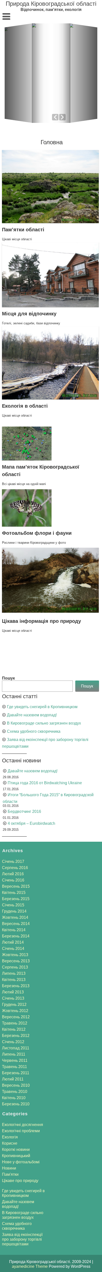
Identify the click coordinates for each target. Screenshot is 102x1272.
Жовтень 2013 (15, 954)
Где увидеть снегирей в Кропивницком (42, 706)
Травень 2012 (14, 1023)
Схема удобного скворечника (33, 731)
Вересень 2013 (16, 961)
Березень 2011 (15, 1073)
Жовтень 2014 (15, 917)
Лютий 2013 (13, 992)
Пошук (8, 678)
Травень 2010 (14, 1091)
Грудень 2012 (14, 1004)
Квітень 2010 (14, 1097)
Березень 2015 (15, 898)
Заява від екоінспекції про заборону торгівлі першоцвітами (22, 1239)
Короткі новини (16, 1149)
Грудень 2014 (14, 911)
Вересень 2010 (16, 1085)
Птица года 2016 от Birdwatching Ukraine (45, 783)
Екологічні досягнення (22, 1124)
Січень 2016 (13, 880)
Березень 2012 (15, 1035)
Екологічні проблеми (21, 1130)
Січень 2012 (13, 1041)
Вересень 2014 (16, 923)
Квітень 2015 (14, 892)
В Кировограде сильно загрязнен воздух (44, 723)
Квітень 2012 (14, 1029)
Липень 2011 (13, 1054)
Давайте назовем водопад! (32, 715)
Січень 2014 (13, 948)
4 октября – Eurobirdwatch (31, 823)
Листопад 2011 (15, 1048)
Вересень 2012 (16, 1017)
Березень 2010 (15, 1104)
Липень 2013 (14, 973)
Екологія (10, 1137)
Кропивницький (16, 1155)
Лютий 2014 (13, 942)
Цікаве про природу (20, 1180)
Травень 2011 (14, 1066)
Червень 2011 (14, 1060)
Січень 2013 (13, 998)
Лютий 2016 (13, 874)
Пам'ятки (10, 1174)
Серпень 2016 (15, 867)
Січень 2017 (13, 861)
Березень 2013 (15, 985)
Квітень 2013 (14, 979)
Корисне (9, 1143)
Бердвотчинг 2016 (24, 811)
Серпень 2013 (15, 967)
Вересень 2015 (16, 886)
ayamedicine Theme (30, 1266)
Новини (9, 1168)
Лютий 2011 (13, 1079)
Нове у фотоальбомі (21, 1162)
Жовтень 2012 (15, 1010)
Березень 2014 (15, 936)
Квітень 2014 (14, 930)
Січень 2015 (13, 905)
